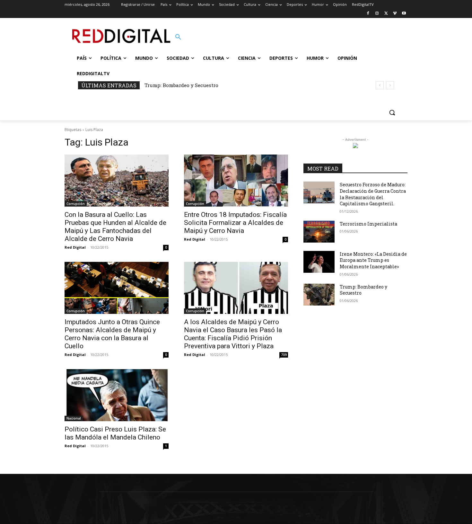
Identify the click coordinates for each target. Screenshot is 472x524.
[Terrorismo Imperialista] (319, 232)
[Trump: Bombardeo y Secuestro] (319, 295)
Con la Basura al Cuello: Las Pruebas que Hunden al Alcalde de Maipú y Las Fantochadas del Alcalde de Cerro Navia (115, 227)
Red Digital (75, 247)
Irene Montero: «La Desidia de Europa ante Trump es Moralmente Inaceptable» (373, 260)
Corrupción (75, 203)
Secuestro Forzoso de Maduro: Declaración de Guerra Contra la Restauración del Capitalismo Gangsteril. (373, 194)
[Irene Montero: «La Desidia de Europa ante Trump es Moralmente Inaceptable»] (319, 262)
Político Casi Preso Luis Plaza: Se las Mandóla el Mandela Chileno (115, 433)
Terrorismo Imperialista (368, 224)
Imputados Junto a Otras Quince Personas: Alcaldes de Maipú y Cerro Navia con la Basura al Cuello (112, 334)
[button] (178, 37)
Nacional (73, 418)
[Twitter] (386, 13)
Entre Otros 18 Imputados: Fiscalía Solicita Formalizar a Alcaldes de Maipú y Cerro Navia (235, 223)
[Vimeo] (394, 13)
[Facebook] (368, 13)
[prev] (380, 85)
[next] (390, 85)
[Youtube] (403, 13)
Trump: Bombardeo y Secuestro (181, 85)
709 (284, 354)
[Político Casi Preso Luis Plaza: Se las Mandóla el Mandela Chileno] (117, 395)
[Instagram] (377, 13)
